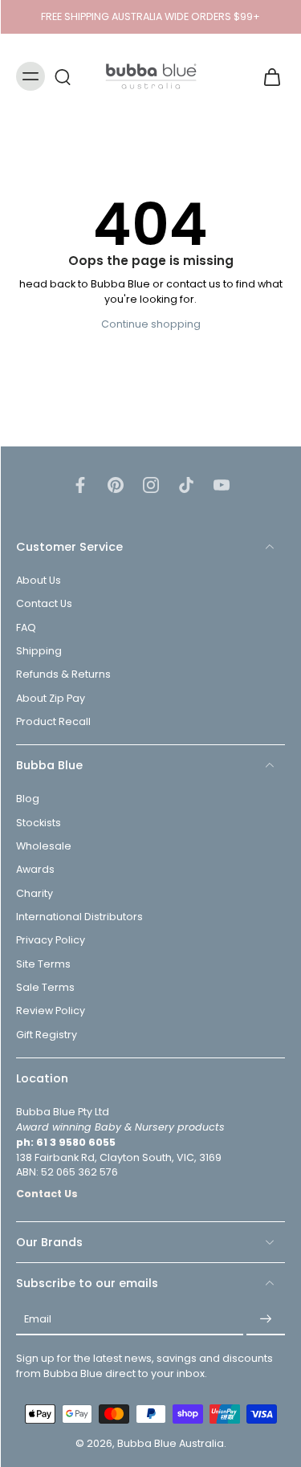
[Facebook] (80, 485)
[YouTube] (221, 485)
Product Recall (53, 721)
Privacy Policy (50, 940)
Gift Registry (46, 1034)
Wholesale (43, 846)
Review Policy (50, 1011)
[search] (62, 76)
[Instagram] (151, 485)
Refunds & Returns (63, 675)
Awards (35, 870)
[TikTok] (186, 485)
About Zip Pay (50, 698)
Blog (27, 799)
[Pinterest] (115, 485)
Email (37, 1319)
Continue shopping (151, 324)
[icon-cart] (267, 76)
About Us (38, 581)
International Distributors (79, 916)
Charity (34, 893)
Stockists (38, 822)
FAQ (26, 627)
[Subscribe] (265, 1320)
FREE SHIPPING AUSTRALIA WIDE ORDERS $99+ (150, 16)
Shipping (39, 651)
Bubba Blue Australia (170, 1444)
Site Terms (43, 964)
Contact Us (44, 604)
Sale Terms (45, 987)
